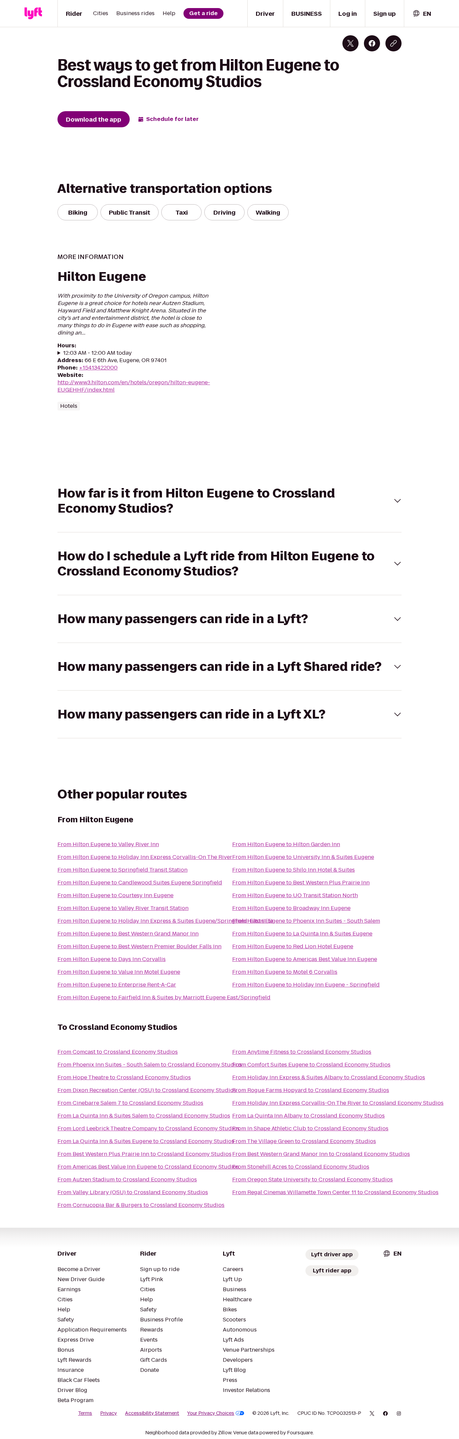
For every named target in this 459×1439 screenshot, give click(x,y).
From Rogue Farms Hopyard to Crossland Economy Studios (310, 1090)
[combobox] (421, 13)
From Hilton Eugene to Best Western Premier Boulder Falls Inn (139, 946)
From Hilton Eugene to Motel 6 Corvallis (284, 972)
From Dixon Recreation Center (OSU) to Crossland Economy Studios (146, 1090)
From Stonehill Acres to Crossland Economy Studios (300, 1167)
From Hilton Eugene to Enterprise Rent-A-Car (116, 985)
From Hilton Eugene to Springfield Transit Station (122, 870)
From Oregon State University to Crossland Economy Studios (312, 1179)
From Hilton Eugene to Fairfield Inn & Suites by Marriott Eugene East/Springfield (163, 997)
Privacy (108, 1413)
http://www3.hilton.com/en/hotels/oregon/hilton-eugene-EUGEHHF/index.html (133, 386)
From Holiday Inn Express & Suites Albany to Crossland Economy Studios (328, 1077)
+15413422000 (98, 368)
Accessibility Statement (152, 1413)
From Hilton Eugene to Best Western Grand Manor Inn (128, 933)
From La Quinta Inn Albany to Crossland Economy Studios (308, 1116)
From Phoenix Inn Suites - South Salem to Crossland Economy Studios (149, 1065)
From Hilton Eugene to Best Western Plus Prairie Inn (301, 882)
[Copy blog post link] (393, 43)
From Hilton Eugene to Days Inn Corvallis (111, 959)
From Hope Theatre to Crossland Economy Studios (124, 1077)
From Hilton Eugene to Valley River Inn (108, 844)
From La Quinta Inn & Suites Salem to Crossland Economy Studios (143, 1116)
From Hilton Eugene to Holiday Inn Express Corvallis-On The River (144, 857)
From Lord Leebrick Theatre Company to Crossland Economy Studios (148, 1128)
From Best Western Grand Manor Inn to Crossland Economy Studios (321, 1154)
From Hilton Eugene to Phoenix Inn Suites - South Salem (306, 921)
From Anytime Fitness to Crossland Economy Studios (301, 1052)
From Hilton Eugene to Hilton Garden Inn (286, 844)
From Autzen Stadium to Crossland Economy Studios (127, 1179)
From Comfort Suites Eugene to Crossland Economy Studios (311, 1065)
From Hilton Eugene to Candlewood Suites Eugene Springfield (139, 882)
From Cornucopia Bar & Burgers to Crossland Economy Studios (140, 1205)
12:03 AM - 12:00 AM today (97, 353)
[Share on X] (350, 43)
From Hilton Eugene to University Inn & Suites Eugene (303, 857)
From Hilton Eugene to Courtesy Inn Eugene (115, 895)
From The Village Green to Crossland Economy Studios (304, 1141)
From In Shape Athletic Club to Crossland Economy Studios (310, 1128)
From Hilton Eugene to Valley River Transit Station (123, 908)
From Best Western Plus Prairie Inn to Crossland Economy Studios (144, 1154)
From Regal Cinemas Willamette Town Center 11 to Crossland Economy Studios (335, 1192)
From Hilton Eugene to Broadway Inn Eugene (291, 908)
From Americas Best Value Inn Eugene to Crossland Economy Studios (148, 1167)
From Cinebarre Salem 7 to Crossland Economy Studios (130, 1103)
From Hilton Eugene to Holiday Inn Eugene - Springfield (306, 985)
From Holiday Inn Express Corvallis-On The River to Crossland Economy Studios (338, 1103)
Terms (85, 1413)
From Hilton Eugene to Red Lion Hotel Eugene (292, 946)
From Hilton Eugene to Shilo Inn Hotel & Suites (293, 870)
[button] (229, 501)
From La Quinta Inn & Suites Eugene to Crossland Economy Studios (145, 1141)
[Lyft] (33, 13)
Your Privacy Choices (210, 1413)
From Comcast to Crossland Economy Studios (117, 1052)
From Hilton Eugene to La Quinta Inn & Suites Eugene (302, 933)
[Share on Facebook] (372, 43)
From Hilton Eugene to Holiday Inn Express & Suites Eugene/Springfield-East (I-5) (165, 921)
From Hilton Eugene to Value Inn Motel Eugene (118, 972)
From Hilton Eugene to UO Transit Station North (295, 895)
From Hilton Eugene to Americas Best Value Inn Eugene (304, 959)
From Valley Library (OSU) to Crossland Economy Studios (132, 1192)
